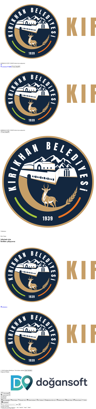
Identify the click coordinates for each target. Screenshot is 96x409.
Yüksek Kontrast (31, 400)
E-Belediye (4, 66)
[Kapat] (9, 395)
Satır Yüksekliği (6, 400)
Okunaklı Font (22, 400)
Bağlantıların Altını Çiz (51, 400)
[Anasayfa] (1, 65)
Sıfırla (84, 400)
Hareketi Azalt (61, 400)
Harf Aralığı (14, 400)
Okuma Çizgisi (78, 400)
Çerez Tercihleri (28, 370)
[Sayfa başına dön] (2, 393)
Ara (14, 66)
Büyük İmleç (69, 400)
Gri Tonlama (40, 400)
